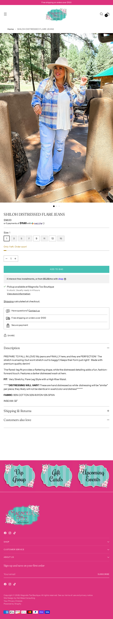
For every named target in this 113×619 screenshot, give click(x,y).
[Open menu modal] (5, 14)
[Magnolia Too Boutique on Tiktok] (15, 533)
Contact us (34, 310)
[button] (56, 223)
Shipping (9, 301)
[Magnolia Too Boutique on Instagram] (10, 533)
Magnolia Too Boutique (30, 595)
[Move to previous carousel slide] (100, 450)
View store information (18, 293)
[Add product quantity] (15, 259)
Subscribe (103, 574)
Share (11, 335)
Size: (7, 232)
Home (11, 29)
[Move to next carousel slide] (106, 450)
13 (52, 238)
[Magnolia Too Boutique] (56, 14)
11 (44, 238)
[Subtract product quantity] (6, 259)
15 (61, 238)
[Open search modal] (101, 14)
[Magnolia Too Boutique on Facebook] (5, 533)
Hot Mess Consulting (26, 598)
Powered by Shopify (12, 604)
